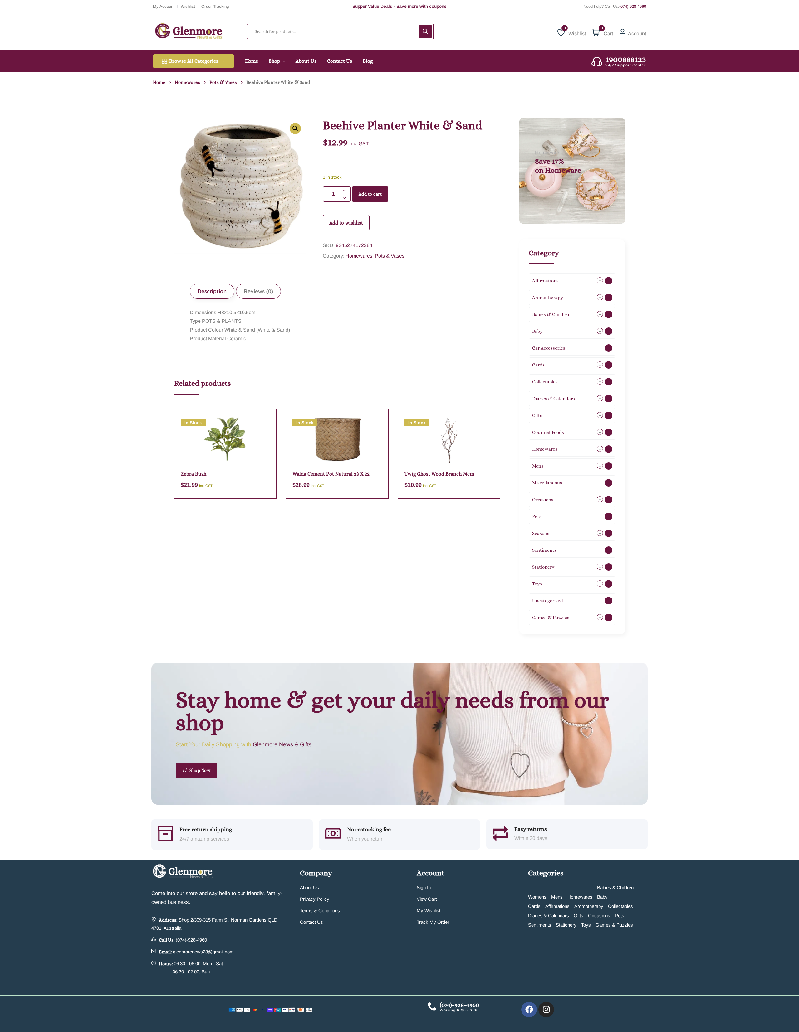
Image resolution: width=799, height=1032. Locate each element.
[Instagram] (546, 1009)
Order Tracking (215, 6)
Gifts (578, 915)
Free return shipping (205, 829)
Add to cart (370, 193)
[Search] (425, 31)
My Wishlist (428, 910)
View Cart (427, 899)
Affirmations (557, 906)
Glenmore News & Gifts (282, 744)
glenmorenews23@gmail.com (203, 951)
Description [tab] (212, 291)
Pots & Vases (223, 82)
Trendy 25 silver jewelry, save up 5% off (399, 6)
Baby (602, 896)
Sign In (424, 887)
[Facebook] (529, 1009)
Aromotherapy (588, 906)
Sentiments (539, 925)
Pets (619, 915)
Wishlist (188, 6)
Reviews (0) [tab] (258, 291)
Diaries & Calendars (548, 915)
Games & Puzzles (614, 925)
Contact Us (311, 922)
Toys (586, 925)
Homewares (187, 82)
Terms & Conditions (320, 910)
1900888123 (625, 59)
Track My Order (433, 922)
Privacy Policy (314, 899)
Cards (534, 906)
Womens (537, 896)
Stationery (566, 925)
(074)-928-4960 (632, 6)
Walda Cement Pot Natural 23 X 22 (331, 474)
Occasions (599, 915)
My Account (163, 6)
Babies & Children (615, 887)
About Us (309, 887)
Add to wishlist (346, 223)
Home (159, 82)
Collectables (620, 906)
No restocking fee (369, 829)
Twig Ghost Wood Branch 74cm (439, 474)
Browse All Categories (193, 61)
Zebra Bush (193, 474)
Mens (557, 896)
